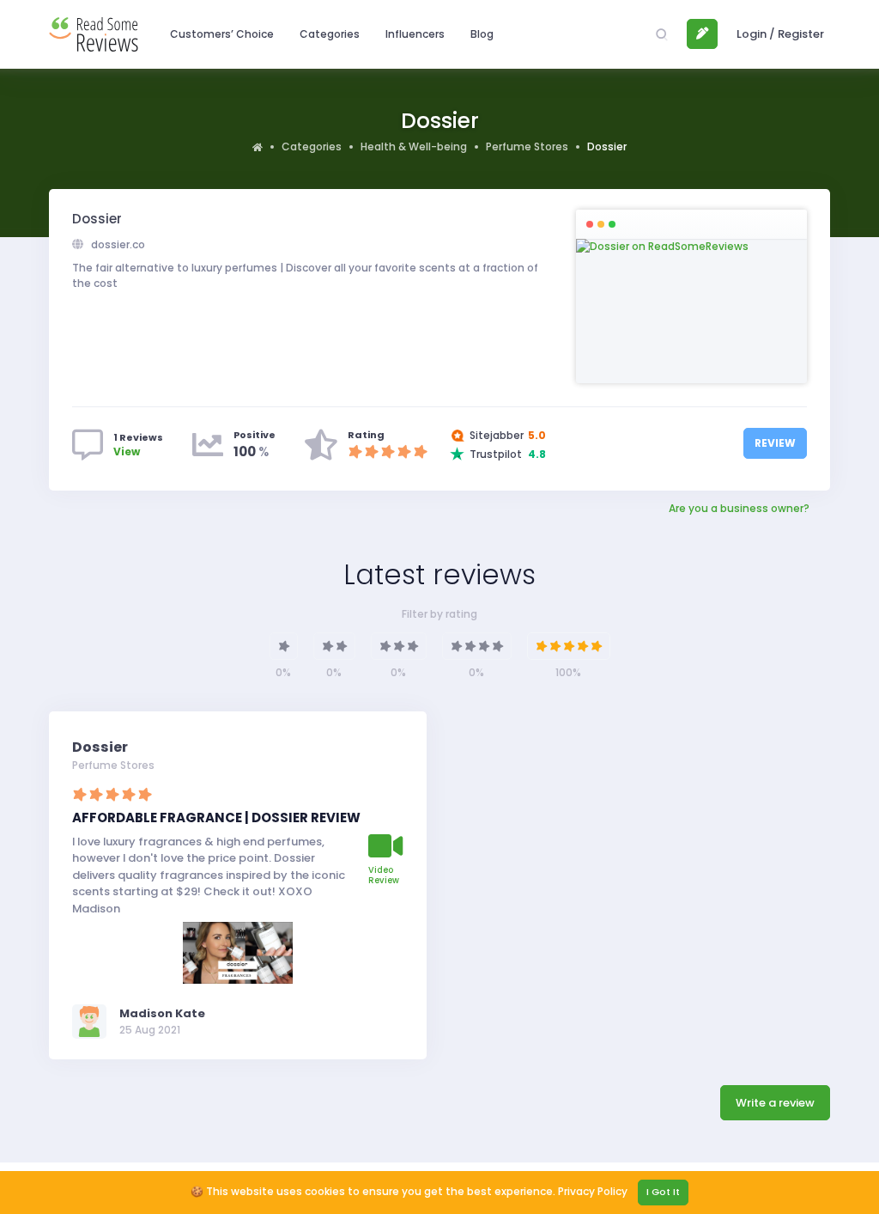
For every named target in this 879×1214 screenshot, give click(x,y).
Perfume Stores (527, 146)
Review (775, 443)
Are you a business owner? (739, 508)
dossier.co (116, 244)
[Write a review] (702, 34)
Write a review (775, 1103)
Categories (312, 146)
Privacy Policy (592, 1191)
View (126, 451)
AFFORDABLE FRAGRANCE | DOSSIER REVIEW (216, 817)
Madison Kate (162, 1013)
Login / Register (780, 34)
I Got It (663, 1192)
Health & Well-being (414, 146)
